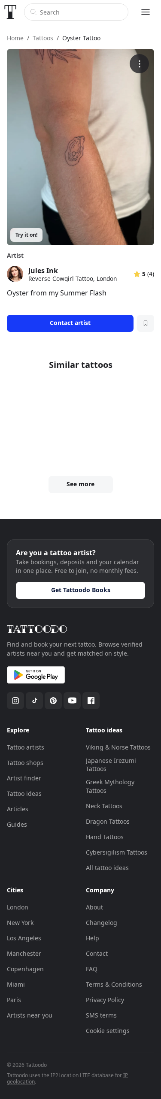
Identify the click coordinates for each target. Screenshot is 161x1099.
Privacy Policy (105, 1000)
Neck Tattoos (104, 806)
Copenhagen (25, 969)
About (94, 907)
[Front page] (10, 12)
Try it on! (26, 234)
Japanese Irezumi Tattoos (111, 764)
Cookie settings (108, 1031)
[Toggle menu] (145, 12)
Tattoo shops (25, 763)
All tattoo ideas (107, 868)
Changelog (101, 922)
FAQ (91, 969)
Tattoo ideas (24, 793)
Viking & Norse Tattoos (118, 747)
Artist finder (24, 778)
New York (20, 922)
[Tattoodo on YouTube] (72, 700)
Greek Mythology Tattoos (110, 786)
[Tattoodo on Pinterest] (53, 700)
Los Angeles (24, 938)
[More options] (139, 63)
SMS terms (101, 1015)
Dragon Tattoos (108, 821)
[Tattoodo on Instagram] (15, 700)
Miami (16, 984)
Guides (17, 824)
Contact (97, 953)
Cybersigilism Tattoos (116, 852)
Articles (17, 809)
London (17, 907)
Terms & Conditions (114, 984)
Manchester (24, 953)
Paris (14, 1000)
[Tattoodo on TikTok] (34, 700)
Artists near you (29, 1015)
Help (92, 938)
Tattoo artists (25, 747)
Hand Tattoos (105, 837)
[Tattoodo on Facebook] (91, 700)
